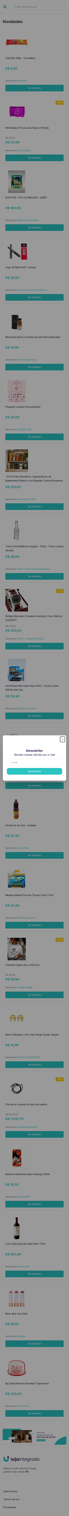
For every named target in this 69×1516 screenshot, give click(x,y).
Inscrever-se (34, 771)
